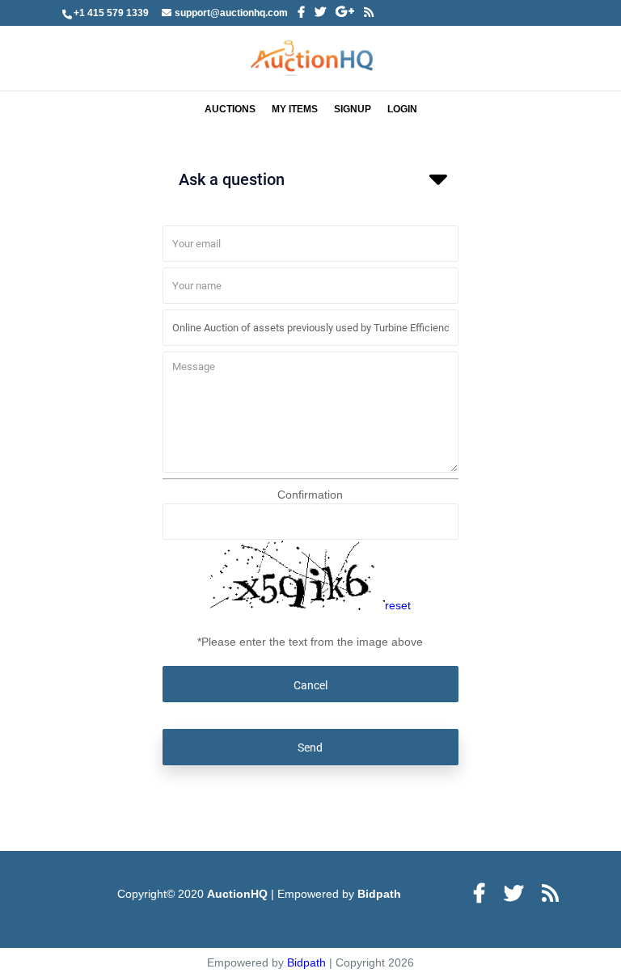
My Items (295, 109)
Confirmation (310, 494)
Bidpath (379, 893)
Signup (352, 109)
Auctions (230, 109)
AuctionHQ (239, 893)
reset (398, 606)
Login (402, 109)
